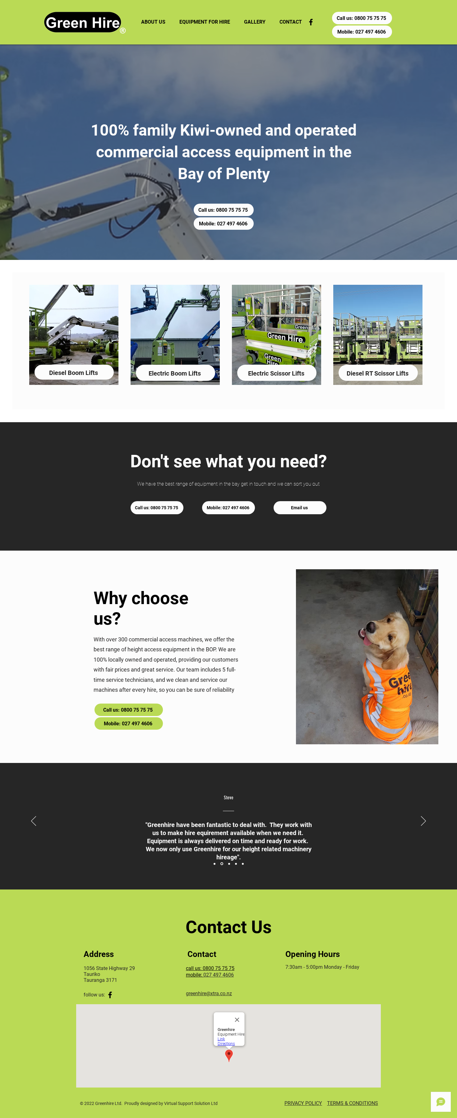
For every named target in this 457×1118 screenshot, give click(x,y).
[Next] (423, 821)
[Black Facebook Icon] (311, 22)
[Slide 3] (229, 864)
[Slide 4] (236, 864)
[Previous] (33, 821)
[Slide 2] (221, 863)
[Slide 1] (214, 864)
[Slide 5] (243, 864)
